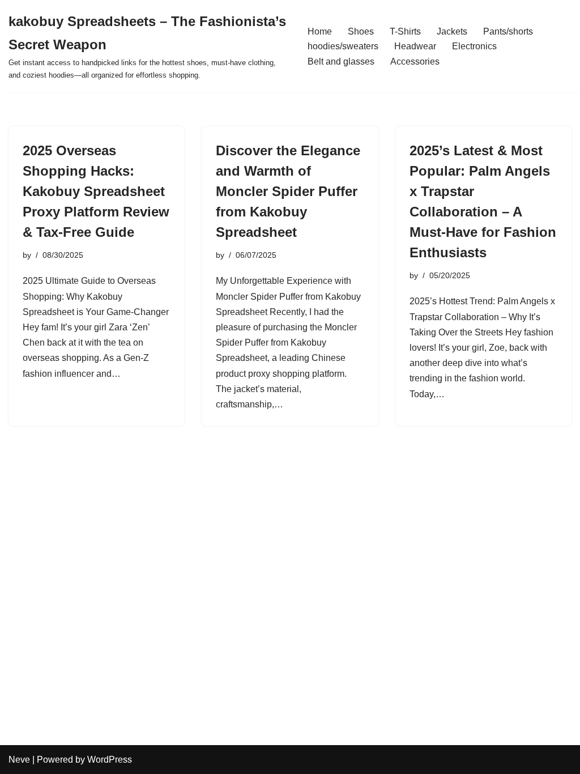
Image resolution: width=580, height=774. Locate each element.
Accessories (415, 61)
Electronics (474, 46)
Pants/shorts (508, 31)
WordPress (109, 759)
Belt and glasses (341, 61)
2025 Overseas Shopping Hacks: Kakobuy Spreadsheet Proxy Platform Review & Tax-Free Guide (96, 191)
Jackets (452, 31)
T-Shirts (405, 31)
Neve (19, 759)
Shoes (361, 31)
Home (320, 31)
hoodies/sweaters (343, 46)
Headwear (415, 46)
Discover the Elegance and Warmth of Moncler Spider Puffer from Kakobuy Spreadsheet (288, 191)
